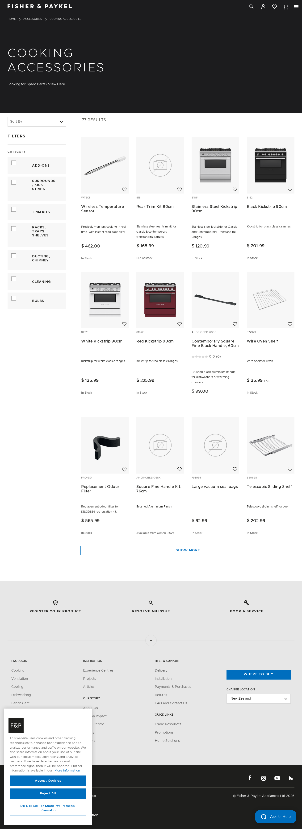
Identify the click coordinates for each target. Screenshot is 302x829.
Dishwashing (21, 695)
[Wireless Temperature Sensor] (105, 165)
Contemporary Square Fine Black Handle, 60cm (215, 343)
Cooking (18, 670)
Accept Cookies (48, 780)
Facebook (249, 778)
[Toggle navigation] (296, 6)
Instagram (263, 778)
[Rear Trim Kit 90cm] (160, 165)
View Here (56, 84)
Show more (188, 550)
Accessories (32, 19)
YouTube (277, 778)
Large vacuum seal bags (215, 487)
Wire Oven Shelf (262, 341)
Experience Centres (98, 670)
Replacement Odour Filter (100, 489)
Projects (89, 679)
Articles (89, 687)
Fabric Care (20, 703)
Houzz (290, 778)
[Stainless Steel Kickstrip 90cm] (215, 165)
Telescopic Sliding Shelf (269, 487)
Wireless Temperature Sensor (102, 209)
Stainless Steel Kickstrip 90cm (214, 209)
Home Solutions (167, 740)
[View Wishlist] (274, 6)
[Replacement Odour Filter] (105, 445)
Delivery (161, 670)
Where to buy (258, 674)
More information (67, 770)
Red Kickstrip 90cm (155, 341)
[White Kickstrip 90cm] (105, 299)
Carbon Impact (95, 716)
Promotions (164, 732)
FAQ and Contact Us (171, 703)
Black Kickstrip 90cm (267, 207)
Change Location (240, 689)
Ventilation (19, 679)
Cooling (17, 687)
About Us (90, 708)
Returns (161, 695)
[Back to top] (151, 640)
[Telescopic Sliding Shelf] (271, 445)
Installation (163, 679)
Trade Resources (168, 724)
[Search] (251, 6)
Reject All (48, 793)
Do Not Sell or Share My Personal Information (48, 808)
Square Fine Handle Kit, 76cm (159, 489)
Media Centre (93, 724)
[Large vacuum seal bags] (215, 445)
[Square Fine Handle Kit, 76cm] (160, 445)
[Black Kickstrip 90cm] (271, 165)
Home (12, 19)
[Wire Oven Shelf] (271, 299)
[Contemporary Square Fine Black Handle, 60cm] (215, 299)
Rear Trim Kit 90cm (155, 207)
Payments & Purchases (173, 687)
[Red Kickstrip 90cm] (160, 299)
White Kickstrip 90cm (101, 341)
